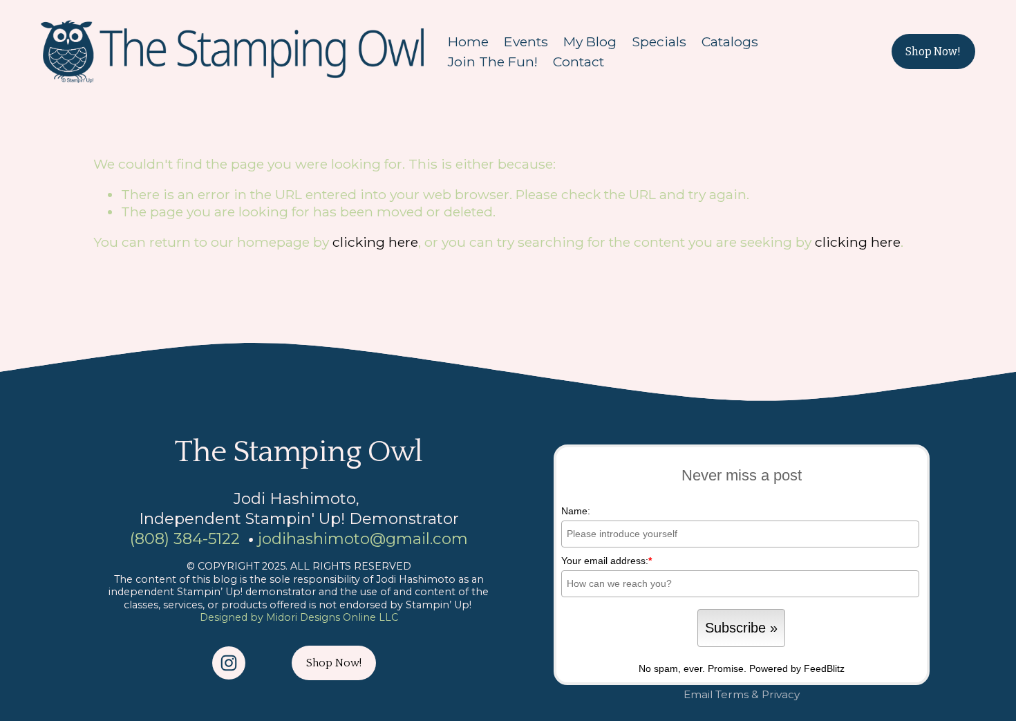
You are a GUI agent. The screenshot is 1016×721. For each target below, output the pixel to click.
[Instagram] (228, 663)
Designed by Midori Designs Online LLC (299, 617)
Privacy (781, 694)
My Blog (590, 41)
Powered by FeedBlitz (797, 668)
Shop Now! (933, 51)
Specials (659, 41)
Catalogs (730, 41)
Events (526, 41)
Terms (732, 694)
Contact (578, 61)
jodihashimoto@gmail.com (363, 538)
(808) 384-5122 (185, 538)
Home (468, 41)
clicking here (375, 242)
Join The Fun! (493, 61)
